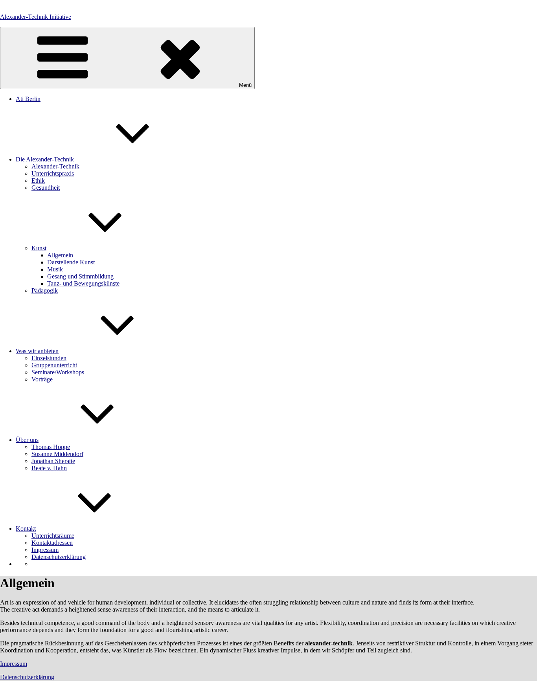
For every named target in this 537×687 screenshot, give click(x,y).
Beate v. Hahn (49, 468)
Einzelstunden (48, 358)
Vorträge (42, 379)
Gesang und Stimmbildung (80, 276)
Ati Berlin (28, 98)
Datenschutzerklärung (58, 556)
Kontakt (26, 528)
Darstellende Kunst (71, 262)
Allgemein (60, 255)
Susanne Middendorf (57, 454)
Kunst (38, 248)
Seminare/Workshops (57, 372)
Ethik (38, 180)
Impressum (45, 549)
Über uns (27, 439)
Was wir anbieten (37, 351)
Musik (55, 269)
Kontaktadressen (52, 542)
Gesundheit (45, 187)
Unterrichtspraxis (52, 173)
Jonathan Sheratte (53, 461)
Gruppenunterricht (54, 365)
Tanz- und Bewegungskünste (83, 283)
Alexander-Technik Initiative (35, 16)
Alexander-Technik (55, 166)
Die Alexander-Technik (45, 159)
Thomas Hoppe (50, 446)
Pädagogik (44, 290)
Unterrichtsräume (52, 535)
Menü (245, 85)
